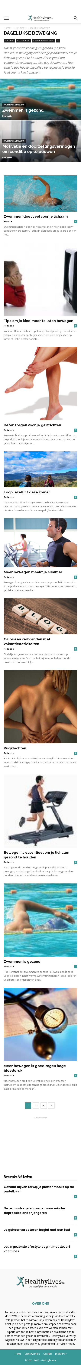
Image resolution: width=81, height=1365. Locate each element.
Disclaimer (60, 1353)
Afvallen (9, 40)
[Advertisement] (40, 6)
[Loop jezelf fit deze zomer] (40, 469)
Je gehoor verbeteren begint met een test (37, 1230)
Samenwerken (32, 1353)
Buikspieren (23, 40)
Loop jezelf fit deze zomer (27, 492)
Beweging (19, 28)
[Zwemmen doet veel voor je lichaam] (40, 193)
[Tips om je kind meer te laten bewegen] (40, 279)
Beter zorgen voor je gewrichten (32, 425)
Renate (8, 221)
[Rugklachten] (40, 706)
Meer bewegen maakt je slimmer (33, 572)
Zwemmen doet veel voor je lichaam (36, 216)
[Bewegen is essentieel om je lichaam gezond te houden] (40, 811)
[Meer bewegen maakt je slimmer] (40, 542)
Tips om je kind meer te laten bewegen (38, 321)
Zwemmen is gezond (22, 961)
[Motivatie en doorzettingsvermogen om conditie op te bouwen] (40, 160)
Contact (47, 1353)
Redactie (7, 116)
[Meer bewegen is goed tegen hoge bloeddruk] (40, 1024)
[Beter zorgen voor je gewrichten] (40, 383)
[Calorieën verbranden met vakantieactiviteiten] (40, 616)
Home (7, 28)
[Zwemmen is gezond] (40, 119)
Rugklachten (15, 748)
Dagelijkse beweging (14, 105)
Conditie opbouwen (43, 40)
